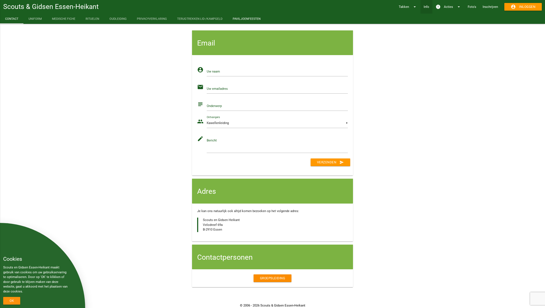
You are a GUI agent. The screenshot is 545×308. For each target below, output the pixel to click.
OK (12, 301)
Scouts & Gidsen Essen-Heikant (51, 7)
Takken (408, 6)
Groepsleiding (272, 278)
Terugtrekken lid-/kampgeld (199, 18)
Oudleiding (118, 18)
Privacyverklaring (152, 18)
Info (426, 7)
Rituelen (92, 18)
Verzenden (330, 162)
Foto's (472, 7)
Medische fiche (63, 18)
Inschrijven (490, 7)
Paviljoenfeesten (247, 18)
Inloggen (523, 6)
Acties (448, 6)
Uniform (35, 18)
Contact (11, 18)
